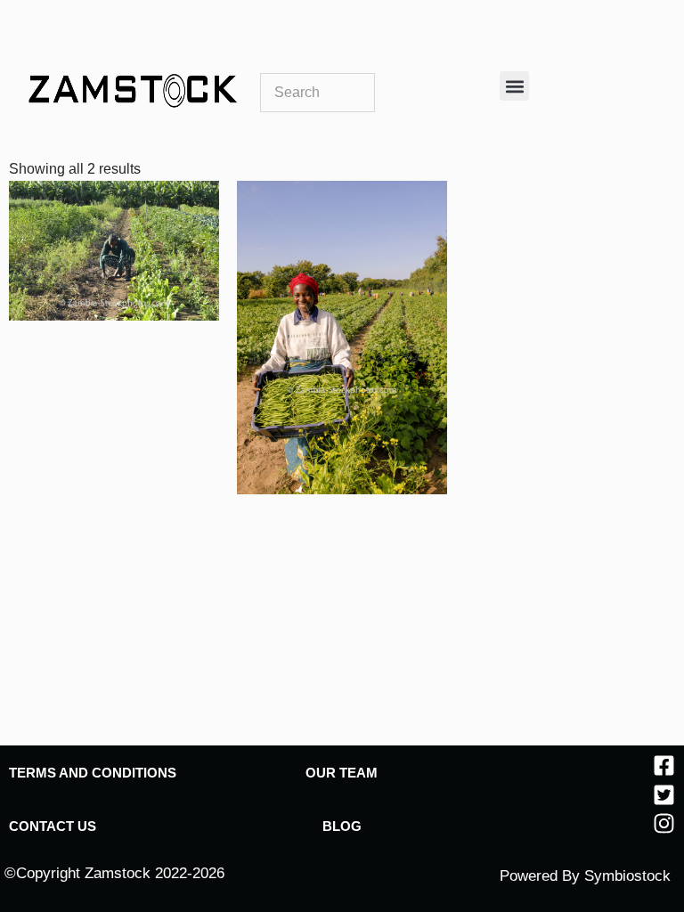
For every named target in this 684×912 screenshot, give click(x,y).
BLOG (342, 826)
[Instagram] (664, 823)
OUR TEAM (341, 772)
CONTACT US (52, 826)
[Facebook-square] (664, 765)
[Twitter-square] (664, 795)
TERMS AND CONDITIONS (92, 772)
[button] (514, 86)
